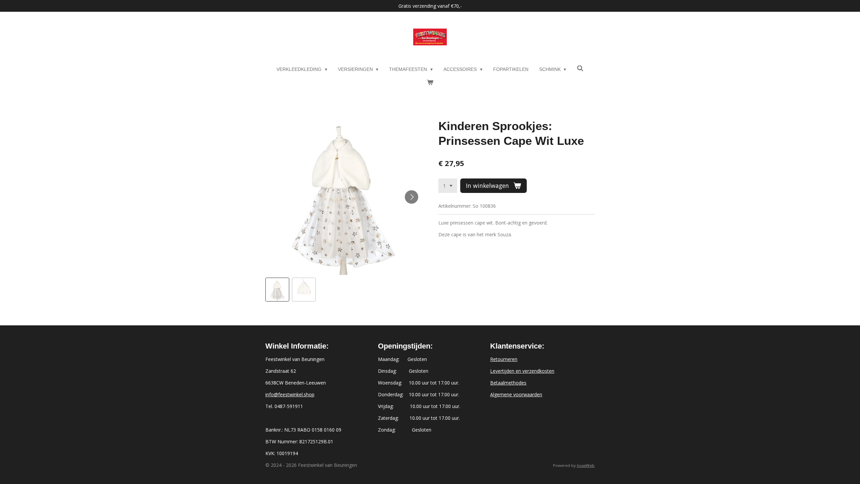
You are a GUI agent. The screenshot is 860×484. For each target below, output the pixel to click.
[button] (277, 289)
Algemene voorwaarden (516, 394)
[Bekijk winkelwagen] (430, 82)
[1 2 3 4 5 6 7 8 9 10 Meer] (447, 185)
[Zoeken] (580, 69)
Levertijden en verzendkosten (522, 371)
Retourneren (503, 359)
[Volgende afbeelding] (411, 197)
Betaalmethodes (508, 382)
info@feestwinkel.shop (289, 394)
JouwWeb (586, 465)
